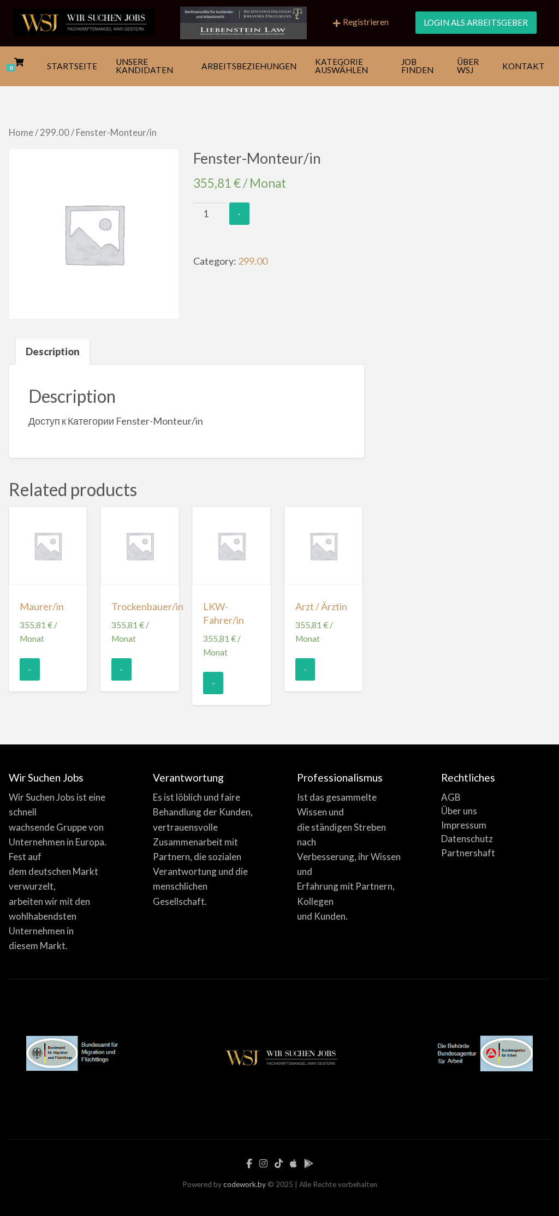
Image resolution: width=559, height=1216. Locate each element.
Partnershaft (468, 852)
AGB (451, 797)
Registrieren (366, 22)
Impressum (463, 825)
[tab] (53, 352)
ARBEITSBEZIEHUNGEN (248, 66)
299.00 (54, 132)
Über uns (459, 810)
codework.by (244, 1184)
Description (53, 351)
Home (21, 132)
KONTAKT (523, 66)
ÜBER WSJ (468, 66)
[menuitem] (361, 23)
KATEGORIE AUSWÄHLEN (341, 66)
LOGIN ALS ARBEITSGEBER (476, 22)
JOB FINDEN (417, 66)
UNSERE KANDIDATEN (144, 66)
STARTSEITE (72, 66)
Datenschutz (467, 838)
